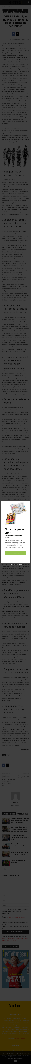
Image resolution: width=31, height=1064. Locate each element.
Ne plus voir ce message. (15, 564)
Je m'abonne (15, 553)
